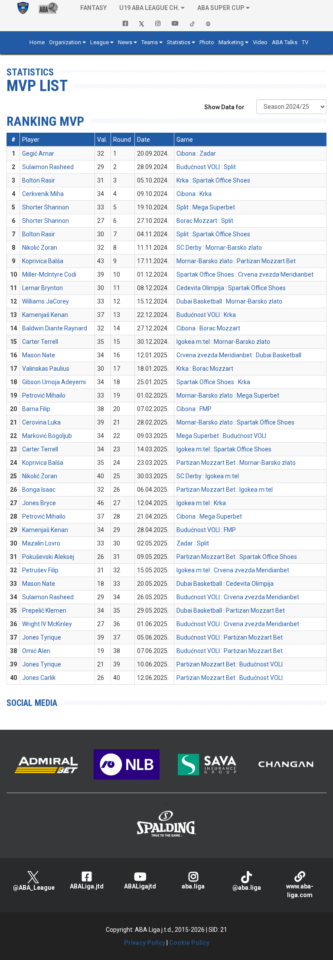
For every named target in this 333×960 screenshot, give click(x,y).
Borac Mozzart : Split (204, 220)
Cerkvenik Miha (43, 193)
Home (37, 42)
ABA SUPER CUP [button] (221, 7)
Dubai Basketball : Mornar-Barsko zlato (229, 301)
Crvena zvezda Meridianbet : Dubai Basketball (238, 355)
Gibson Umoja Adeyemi (54, 382)
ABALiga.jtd (87, 886)
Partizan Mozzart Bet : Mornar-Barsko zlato (236, 462)
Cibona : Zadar (196, 153)
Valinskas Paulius (45, 368)
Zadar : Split (192, 543)
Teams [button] (149, 42)
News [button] (125, 42)
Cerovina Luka (41, 422)
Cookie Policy (189, 942)
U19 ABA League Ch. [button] (149, 7)
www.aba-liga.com (299, 890)
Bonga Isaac (39, 489)
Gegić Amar (38, 153)
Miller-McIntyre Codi (49, 274)
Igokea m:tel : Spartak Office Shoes (223, 449)
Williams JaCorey (45, 301)
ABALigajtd (140, 886)
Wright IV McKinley (47, 623)
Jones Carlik (39, 677)
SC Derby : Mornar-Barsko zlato (219, 247)
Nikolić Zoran (39, 247)
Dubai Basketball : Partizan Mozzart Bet (230, 610)
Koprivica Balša (42, 261)
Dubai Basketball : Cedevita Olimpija (225, 583)
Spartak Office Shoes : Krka (213, 382)
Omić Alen (36, 650)
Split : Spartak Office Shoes (213, 234)
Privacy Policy (144, 942)
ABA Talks (284, 42)
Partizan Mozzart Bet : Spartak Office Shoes (236, 556)
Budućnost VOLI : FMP (206, 529)
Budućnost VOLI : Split (206, 166)
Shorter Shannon (45, 207)
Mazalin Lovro (41, 543)
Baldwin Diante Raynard (54, 328)
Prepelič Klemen (44, 610)
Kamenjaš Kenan (45, 314)
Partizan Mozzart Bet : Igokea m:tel (224, 489)
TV (305, 42)
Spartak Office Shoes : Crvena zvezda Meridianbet (244, 274)
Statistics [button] (178, 42)
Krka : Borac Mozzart (204, 368)
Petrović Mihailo (43, 395)
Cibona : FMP (194, 408)
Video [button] (260, 42)
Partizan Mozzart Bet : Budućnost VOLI (229, 664)
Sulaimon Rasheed (48, 166)
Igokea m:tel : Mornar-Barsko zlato (223, 341)
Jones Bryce (39, 503)
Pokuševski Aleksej (48, 556)
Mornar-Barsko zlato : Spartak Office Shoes (235, 422)
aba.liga (193, 886)
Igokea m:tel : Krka (201, 503)
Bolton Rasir (38, 180)
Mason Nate (38, 355)
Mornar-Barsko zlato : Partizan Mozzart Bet (236, 261)
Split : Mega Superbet (205, 207)
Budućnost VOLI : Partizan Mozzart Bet (229, 637)
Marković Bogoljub (47, 435)
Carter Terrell (40, 341)
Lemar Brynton (42, 287)
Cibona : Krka (194, 193)
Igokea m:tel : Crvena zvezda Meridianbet (232, 570)
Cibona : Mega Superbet (209, 516)
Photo (206, 42)
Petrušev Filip (40, 570)
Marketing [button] (231, 42)
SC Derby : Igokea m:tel (207, 476)
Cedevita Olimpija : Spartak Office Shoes (231, 287)
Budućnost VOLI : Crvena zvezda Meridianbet (237, 597)
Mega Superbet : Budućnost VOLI (221, 435)
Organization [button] (65, 42)
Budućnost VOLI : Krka (206, 314)
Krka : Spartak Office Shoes (213, 180)
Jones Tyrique (41, 637)
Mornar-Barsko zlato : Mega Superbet (227, 395)
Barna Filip (36, 408)
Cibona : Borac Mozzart (208, 328)
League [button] (99, 42)
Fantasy (93, 7)
